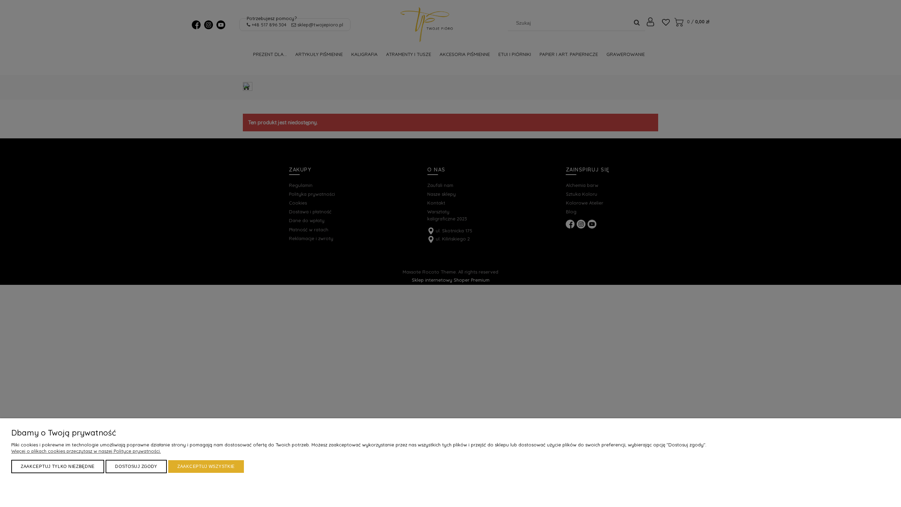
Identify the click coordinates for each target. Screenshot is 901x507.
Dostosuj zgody (136, 466)
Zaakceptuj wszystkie (206, 466)
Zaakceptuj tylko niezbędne (58, 466)
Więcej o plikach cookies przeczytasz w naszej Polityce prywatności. (86, 451)
